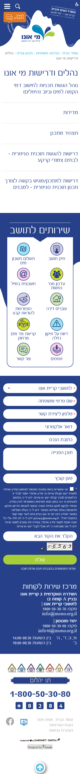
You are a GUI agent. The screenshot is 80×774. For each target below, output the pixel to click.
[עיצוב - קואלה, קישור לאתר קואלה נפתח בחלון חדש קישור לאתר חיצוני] (40, 746)
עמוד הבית (70, 53)
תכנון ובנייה (25, 53)
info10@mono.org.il (57, 630)
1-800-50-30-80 (40, 693)
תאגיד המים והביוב (63, 10)
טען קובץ (64, 478)
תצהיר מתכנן (64, 133)
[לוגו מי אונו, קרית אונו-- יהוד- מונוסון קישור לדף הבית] (38, 33)
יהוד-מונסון (56, 13)
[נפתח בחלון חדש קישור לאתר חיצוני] (10, 721)
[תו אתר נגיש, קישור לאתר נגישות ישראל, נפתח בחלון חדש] (23, 727)
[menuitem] (64, 720)
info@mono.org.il (59, 613)
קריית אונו (69, 15)
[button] (18, 6)
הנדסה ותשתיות (47, 53)
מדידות (70, 112)
